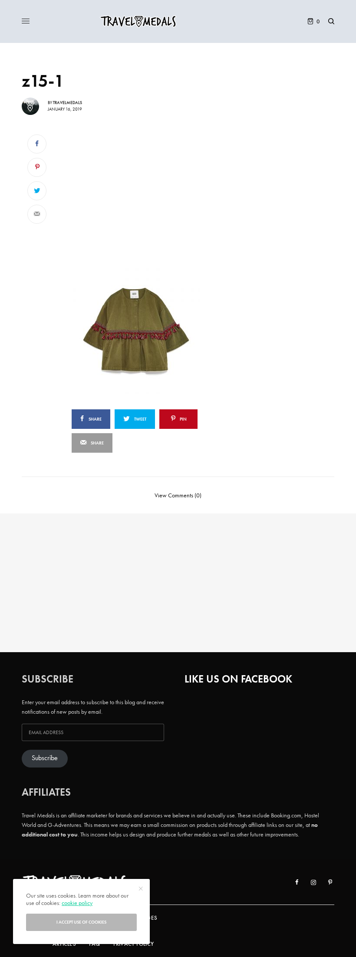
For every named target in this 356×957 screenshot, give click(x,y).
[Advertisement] (154, 193)
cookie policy (77, 903)
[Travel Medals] (178, 21)
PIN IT (159, 328)
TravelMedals (67, 102)
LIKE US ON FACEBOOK (238, 679)
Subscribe (45, 758)
